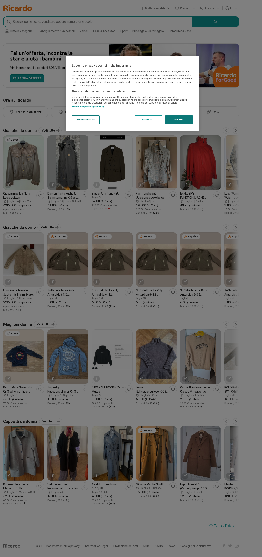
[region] (132, 93)
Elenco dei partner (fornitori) (88, 106)
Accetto (179, 119)
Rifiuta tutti (148, 119)
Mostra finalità (86, 119)
